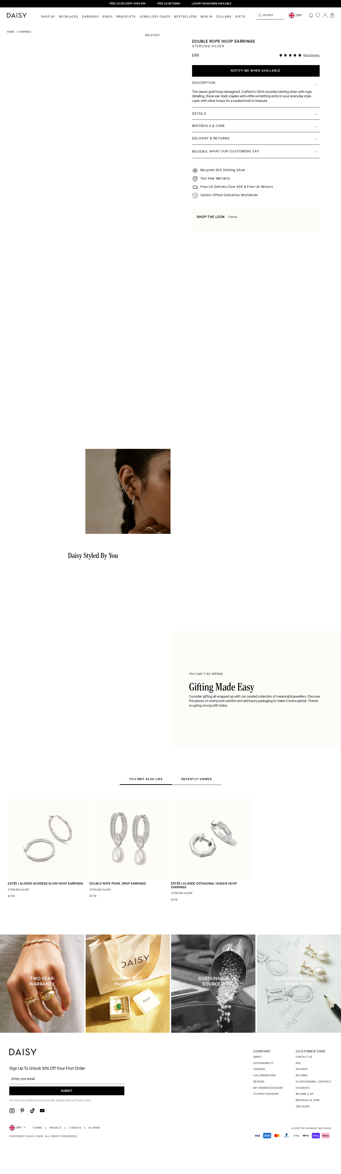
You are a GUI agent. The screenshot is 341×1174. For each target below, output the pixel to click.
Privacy (56, 1128)
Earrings (90, 17)
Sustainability (263, 1063)
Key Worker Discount (268, 1088)
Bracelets (126, 17)
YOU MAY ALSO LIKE (146, 779)
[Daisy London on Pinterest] (22, 1110)
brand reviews (311, 55)
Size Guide (303, 1106)
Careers (259, 1069)
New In (206, 17)
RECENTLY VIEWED (196, 779)
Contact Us (304, 1057)
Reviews (258, 1082)
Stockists (303, 1088)
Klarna (94, 1128)
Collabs (224, 17)
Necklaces (68, 17)
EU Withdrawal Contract (314, 1082)
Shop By (48, 17)
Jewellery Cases (154, 17)
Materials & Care (308, 1100)
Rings (108, 17)
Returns (302, 1075)
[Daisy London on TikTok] (32, 1110)
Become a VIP (305, 1094)
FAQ (298, 1063)
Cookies (75, 1128)
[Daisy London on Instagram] (12, 1110)
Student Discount (266, 1094)
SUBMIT (67, 1091)
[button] (332, 15)
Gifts (240, 17)
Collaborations (264, 1075)
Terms (37, 1128)
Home (11, 32)
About (257, 1057)
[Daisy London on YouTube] (42, 1110)
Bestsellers (185, 17)
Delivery (302, 1069)
